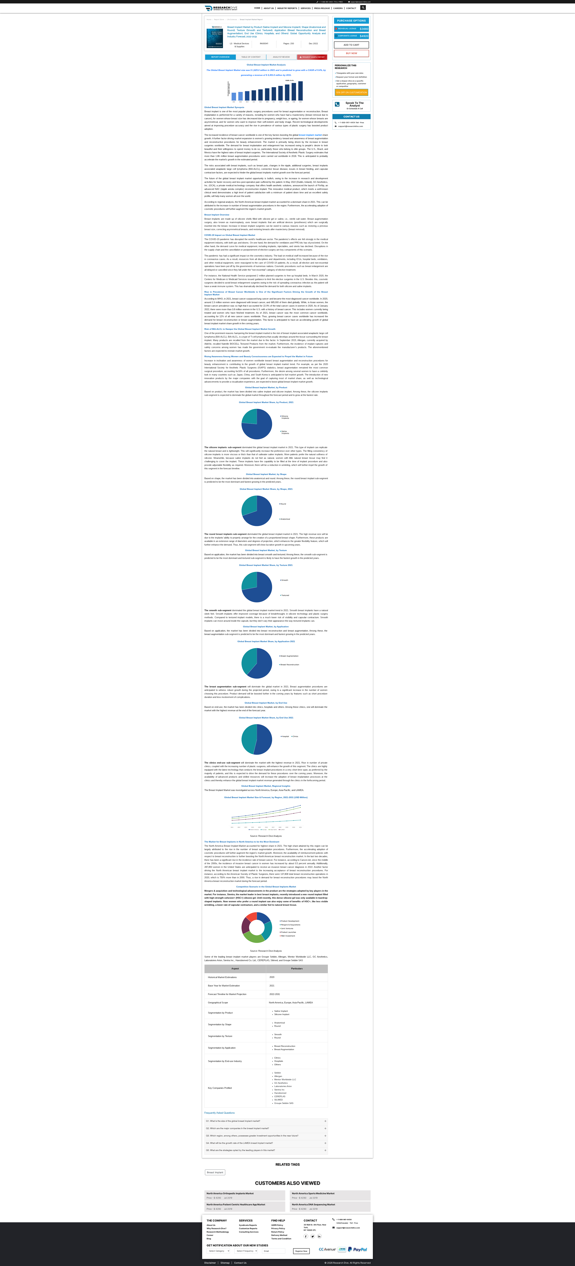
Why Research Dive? (216, 1228)
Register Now (301, 1251)
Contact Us (240, 1262)
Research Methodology (218, 1232)
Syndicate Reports (248, 1225)
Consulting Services (248, 1232)
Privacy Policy (278, 1228)
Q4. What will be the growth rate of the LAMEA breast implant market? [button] (239, 1143)
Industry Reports (287, 8)
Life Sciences (232, 19)
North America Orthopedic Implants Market (230, 1193)
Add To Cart (351, 44)
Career (210, 1235)
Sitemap (225, 1262)
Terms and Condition (281, 1238)
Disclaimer (210, 1262)
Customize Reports (248, 1228)
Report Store (219, 19)
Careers (338, 8)
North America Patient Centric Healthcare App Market (236, 1204)
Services (306, 8)
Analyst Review (281, 57)
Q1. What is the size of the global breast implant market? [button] (233, 1121)
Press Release (322, 8)
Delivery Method (279, 1235)
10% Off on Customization (351, 92)
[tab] (266, 1121)
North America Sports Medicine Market (313, 1193)
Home (257, 8)
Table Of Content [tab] (251, 57)
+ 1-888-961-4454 (326, 2)
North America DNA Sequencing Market (313, 1204)
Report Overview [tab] (220, 57)
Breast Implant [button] (215, 1172)
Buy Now (351, 53)
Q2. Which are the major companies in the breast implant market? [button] (237, 1129)
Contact (351, 8)
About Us (269, 8)
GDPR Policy (277, 1225)
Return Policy (277, 1232)
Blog (209, 1238)
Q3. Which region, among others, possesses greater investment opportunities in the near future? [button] (252, 1136)
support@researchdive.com (360, 2)
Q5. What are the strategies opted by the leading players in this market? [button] (240, 1150)
